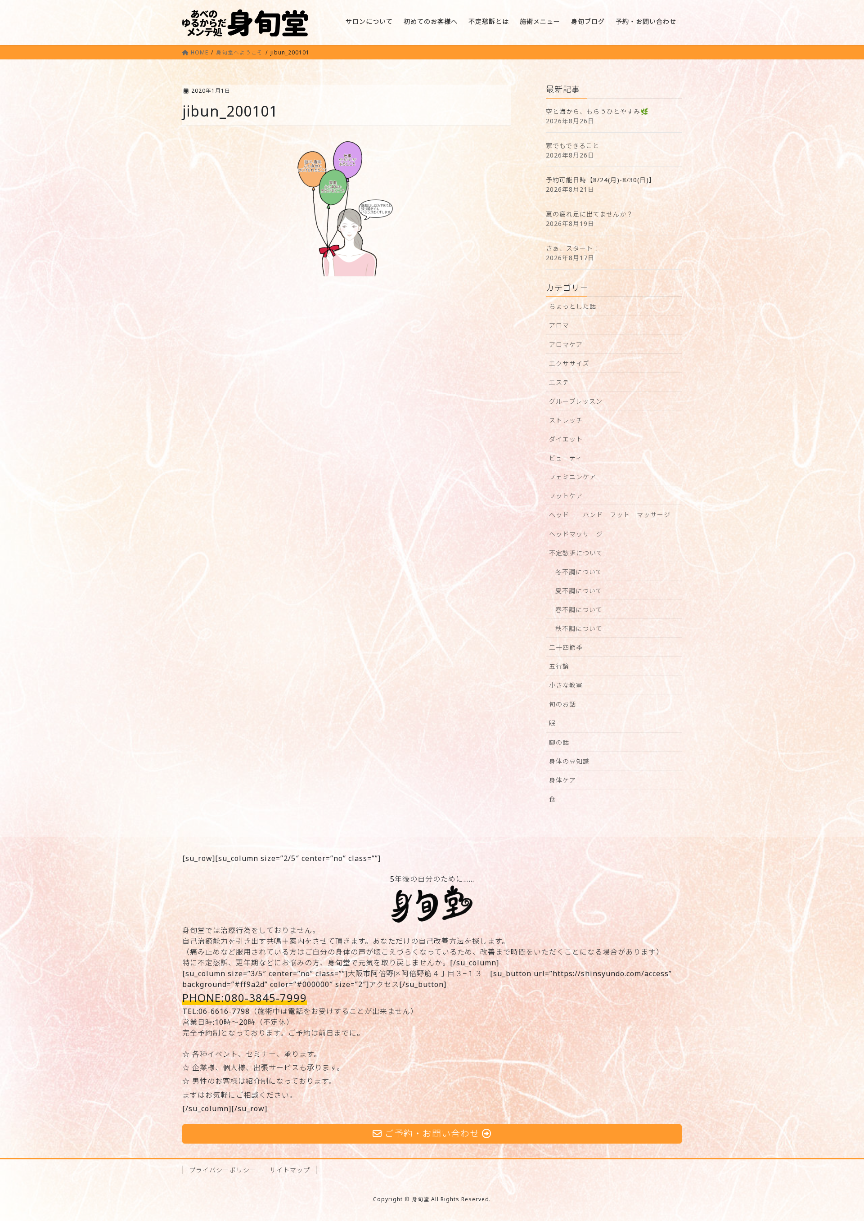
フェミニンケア (572, 477)
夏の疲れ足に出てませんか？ (589, 214)
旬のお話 (562, 704)
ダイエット (566, 439)
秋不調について (579, 628)
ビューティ (565, 458)
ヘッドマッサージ (576, 534)
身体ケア (562, 780)
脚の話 (559, 742)
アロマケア (566, 344)
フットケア (566, 495)
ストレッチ (566, 420)
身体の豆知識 (569, 761)
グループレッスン (576, 401)
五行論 (559, 666)
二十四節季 (566, 647)
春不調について (579, 609)
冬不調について (579, 572)
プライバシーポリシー (222, 1170)
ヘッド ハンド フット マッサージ (609, 514)
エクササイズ (569, 363)
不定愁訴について (576, 553)
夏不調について (579, 590)
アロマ (559, 325)
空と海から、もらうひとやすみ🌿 (597, 111)
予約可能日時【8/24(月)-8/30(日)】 (601, 180)
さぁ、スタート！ (573, 248)
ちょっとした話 (572, 306)
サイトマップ (290, 1170)
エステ (559, 382)
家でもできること (572, 145)
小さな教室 (566, 685)
